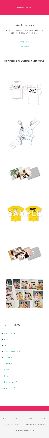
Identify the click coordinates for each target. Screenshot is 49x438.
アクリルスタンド (10, 333)
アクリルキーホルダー (12, 351)
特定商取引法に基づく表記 (36, 424)
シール (6, 376)
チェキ (6, 370)
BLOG (29, 418)
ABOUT (17, 418)
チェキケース (9, 364)
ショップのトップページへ (24, 42)
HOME (5, 418)
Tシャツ (7, 339)
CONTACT (42, 418)
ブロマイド (8, 357)
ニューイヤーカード (11, 388)
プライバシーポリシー (11, 424)
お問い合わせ (24, 47)
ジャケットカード (10, 382)
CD (5, 345)
